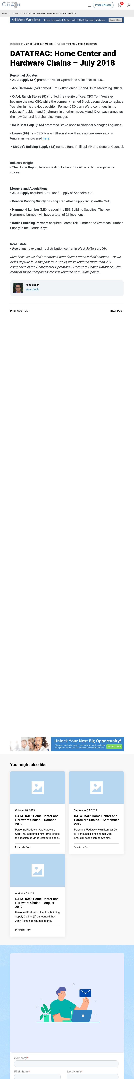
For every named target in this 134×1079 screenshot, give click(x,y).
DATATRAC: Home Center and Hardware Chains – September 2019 (96, 820)
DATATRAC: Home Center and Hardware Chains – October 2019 (37, 820)
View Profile (32, 289)
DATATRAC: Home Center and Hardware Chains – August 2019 (37, 903)
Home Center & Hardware (82, 43)
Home (4, 13)
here (46, 138)
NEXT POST (117, 311)
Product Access (103, 5)
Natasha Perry (24, 847)
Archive (15, 13)
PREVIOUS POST (20, 311)
